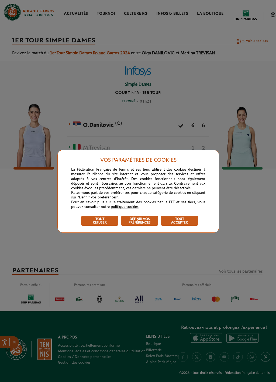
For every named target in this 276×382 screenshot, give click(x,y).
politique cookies (125, 207)
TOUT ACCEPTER (179, 220)
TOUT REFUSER (100, 220)
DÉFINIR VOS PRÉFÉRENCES (140, 220)
